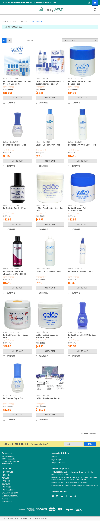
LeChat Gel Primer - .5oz (14, 145)
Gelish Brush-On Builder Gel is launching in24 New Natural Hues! (74, 486)
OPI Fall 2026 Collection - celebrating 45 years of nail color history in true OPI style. (72, 473)
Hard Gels (12, 21)
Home (4, 21)
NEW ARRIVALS (7, 472)
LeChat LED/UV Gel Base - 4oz (82, 145)
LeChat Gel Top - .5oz (13, 398)
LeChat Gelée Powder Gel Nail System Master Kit (17, 82)
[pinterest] (75, 496)
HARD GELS (6, 481)
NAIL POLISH (6, 487)
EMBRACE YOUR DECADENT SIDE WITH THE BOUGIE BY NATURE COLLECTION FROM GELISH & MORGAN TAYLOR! (74, 478)
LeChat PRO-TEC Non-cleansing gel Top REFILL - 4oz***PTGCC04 (15, 273)
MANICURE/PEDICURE (10, 496)
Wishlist (54, 457)
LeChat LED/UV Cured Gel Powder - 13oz (47, 336)
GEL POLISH (6, 484)
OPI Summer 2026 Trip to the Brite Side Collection (69, 483)
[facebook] (53, 496)
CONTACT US (6, 502)
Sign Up (60, 460)
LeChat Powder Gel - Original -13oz (16, 336)
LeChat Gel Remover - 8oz (48, 145)
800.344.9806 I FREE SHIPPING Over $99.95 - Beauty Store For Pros (30, 2)
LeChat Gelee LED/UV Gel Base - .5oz (82, 336)
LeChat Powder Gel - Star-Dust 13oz (50, 209)
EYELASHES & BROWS (10, 493)
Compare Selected (88, 433)
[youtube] (62, 496)
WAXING (5, 499)
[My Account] (89, 2)
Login (53, 460)
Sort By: (30, 40)
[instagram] (57, 496)
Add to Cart (17, 98)
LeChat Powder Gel (36, 21)
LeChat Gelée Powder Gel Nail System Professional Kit (50, 82)
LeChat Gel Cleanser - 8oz (80, 271)
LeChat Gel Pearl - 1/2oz (14, 208)
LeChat (5, 79)
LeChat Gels (23, 21)
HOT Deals (6, 475)
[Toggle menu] (4, 10)
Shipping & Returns (58, 462)
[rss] (71, 496)
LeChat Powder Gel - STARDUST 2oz (77, 209)
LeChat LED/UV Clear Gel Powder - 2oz (79, 82)
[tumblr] (66, 496)
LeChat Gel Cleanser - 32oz (48, 271)
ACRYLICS (5, 478)
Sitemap (44, 518)
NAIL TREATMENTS (8, 490)
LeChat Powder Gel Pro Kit (48, 398)
